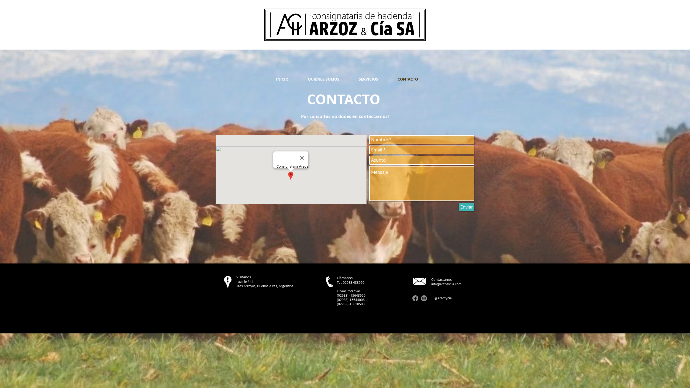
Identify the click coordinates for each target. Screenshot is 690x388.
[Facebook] (415, 298)
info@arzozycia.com (446, 284)
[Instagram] (424, 298)
